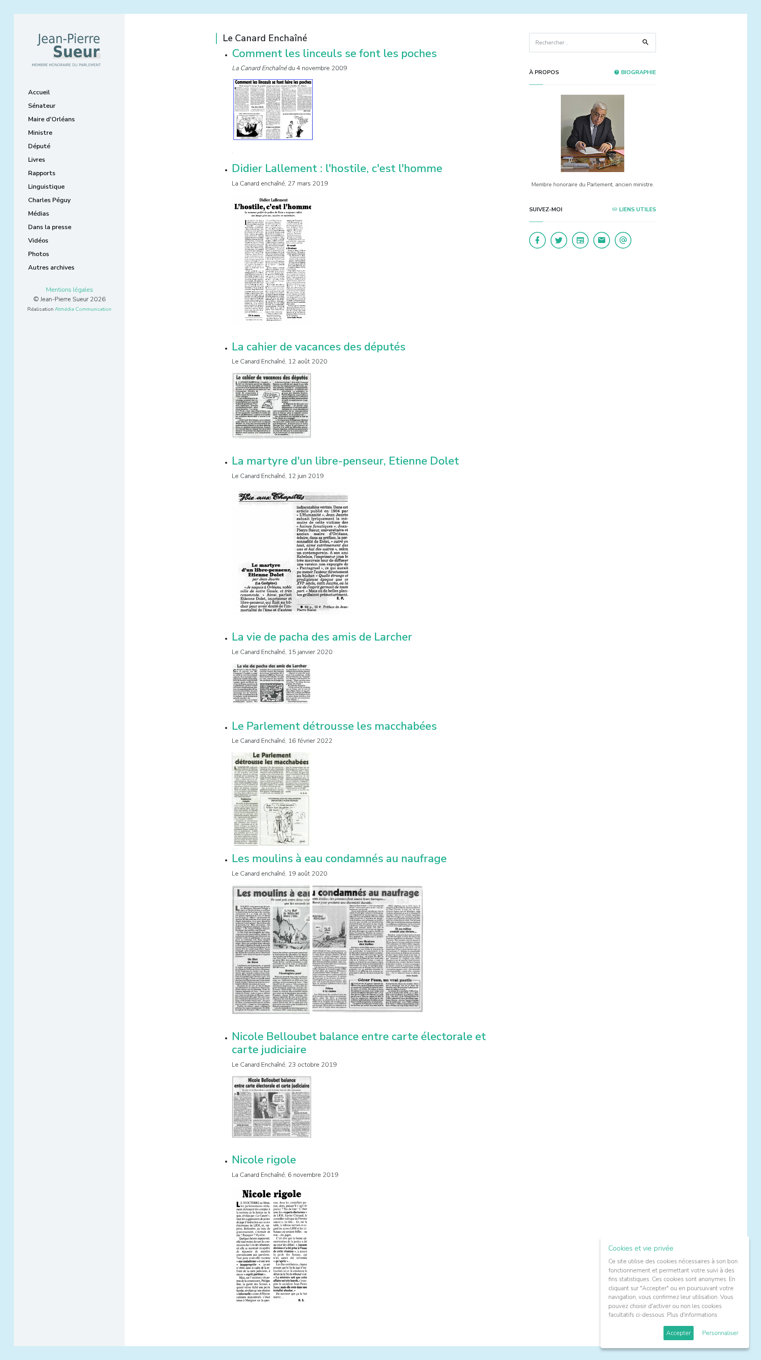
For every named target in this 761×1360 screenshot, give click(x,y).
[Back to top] (736, 1335)
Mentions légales (69, 289)
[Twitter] (559, 240)
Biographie (638, 72)
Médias (38, 213)
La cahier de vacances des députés (318, 346)
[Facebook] (537, 240)
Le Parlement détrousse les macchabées (334, 726)
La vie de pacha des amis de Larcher (322, 637)
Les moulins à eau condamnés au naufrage (339, 858)
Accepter (678, 1333)
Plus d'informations (692, 1315)
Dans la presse (49, 227)
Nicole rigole (264, 1159)
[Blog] (580, 240)
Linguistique (46, 186)
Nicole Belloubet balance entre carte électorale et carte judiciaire (359, 1043)
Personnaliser (720, 1333)
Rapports (41, 173)
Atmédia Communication (83, 309)
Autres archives (51, 267)
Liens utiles (637, 209)
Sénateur (41, 105)
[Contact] (601, 240)
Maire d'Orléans (51, 119)
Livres (36, 159)
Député (39, 146)
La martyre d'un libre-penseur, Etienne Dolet (345, 461)
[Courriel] (623, 240)
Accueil (39, 92)
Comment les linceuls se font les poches (334, 53)
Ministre (40, 132)
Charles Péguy (49, 200)
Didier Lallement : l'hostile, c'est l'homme (337, 168)
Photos (38, 254)
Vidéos (38, 240)
